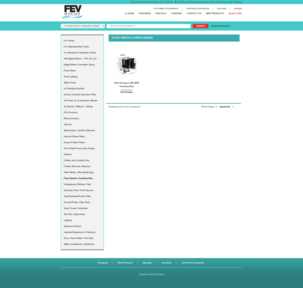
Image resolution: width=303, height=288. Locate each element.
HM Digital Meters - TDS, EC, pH (80, 58)
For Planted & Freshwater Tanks (80, 52)
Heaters (68, 154)
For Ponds (69, 40)
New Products (125, 262)
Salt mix (68, 124)
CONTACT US (194, 13)
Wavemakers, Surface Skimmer (79, 130)
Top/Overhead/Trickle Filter (77, 196)
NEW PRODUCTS (215, 13)
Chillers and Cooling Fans (76, 160)
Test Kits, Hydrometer (74, 214)
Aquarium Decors (72, 226)
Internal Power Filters (74, 136)
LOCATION (221, 9)
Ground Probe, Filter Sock (77, 202)
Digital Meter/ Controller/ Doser (79, 64)
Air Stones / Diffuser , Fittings (78, 106)
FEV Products (70, 112)
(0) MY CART (235, 13)
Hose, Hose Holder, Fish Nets (78, 238)
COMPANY (176, 13)
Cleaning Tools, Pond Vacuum (79, 190)
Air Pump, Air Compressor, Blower (81, 100)
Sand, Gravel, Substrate (76, 208)
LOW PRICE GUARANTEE (197, 9)
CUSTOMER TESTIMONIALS (166, 9)
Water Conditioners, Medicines (79, 244)
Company (103, 262)
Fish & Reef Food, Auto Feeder (79, 148)
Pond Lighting (70, 76)
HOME (131, 13)
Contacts (167, 262)
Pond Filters (70, 70)
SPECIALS (160, 13)
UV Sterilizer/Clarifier (74, 88)
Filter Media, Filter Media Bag (78, 172)
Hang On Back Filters (74, 142)
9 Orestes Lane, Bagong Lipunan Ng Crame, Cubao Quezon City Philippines (209, 2)
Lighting (68, 220)
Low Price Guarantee (192, 262)
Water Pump (70, 82)
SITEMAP (238, 9)
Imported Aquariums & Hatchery (80, 232)
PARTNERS (145, 13)
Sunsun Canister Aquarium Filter (80, 94)
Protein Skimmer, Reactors (77, 166)
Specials (147, 262)
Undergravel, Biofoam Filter (77, 184)
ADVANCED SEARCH (220, 26)
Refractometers (71, 118)
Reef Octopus (127, 92)
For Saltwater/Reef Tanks (76, 46)
